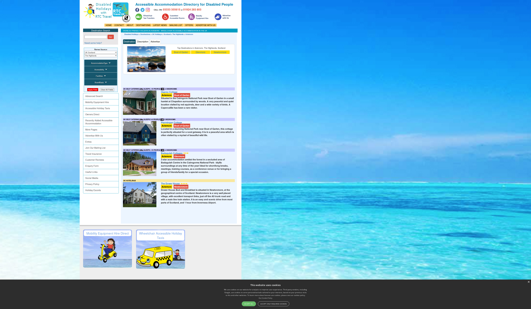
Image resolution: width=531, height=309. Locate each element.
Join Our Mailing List (95, 147)
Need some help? (93, 42)
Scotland (167, 34)
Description (142, 41)
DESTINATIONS (143, 25)
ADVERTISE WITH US (205, 25)
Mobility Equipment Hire (97, 102)
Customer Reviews (94, 159)
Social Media (91, 178)
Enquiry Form (92, 165)
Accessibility (99, 69)
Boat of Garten (181, 52)
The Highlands (178, 34)
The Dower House (170, 183)
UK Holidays (157, 34)
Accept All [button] (248, 304)
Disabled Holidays (131, 34)
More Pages (91, 129)
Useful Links (91, 171)
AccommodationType (99, 63)
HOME (109, 25)
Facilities (99, 76)
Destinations (145, 34)
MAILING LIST (176, 25)
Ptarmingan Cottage (171, 122)
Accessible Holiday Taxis (97, 108)
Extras (88, 141)
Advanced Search (94, 96)
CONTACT (119, 25)
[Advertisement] (173, 80)
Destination (129, 41)
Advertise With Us (94, 135)
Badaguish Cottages (172, 153)
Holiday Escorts (93, 190)
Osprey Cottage (169, 92)
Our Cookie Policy (265, 298)
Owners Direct (92, 114)
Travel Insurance (93, 153)
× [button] (529, 282)
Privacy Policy (92, 184)
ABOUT (130, 25)
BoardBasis (99, 82)
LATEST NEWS (160, 25)
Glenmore (200, 52)
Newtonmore (220, 52)
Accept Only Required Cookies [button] (273, 304)
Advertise (155, 41)
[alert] (265, 294)
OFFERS (189, 25)
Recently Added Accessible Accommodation (98, 122)
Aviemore (189, 34)
